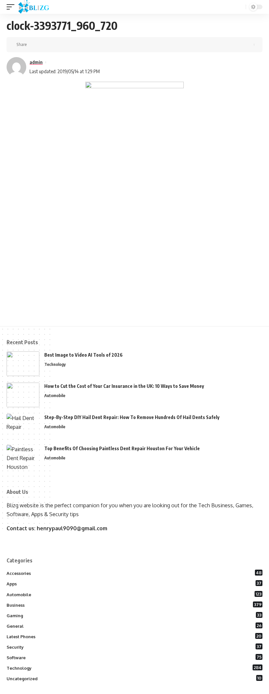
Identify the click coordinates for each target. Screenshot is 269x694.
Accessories (134, 573)
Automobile (54, 395)
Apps (134, 583)
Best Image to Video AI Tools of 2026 (83, 355)
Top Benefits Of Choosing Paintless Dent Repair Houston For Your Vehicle (122, 448)
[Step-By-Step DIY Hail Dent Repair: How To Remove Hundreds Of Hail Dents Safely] (23, 426)
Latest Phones (134, 636)
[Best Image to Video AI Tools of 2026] (23, 363)
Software (134, 657)
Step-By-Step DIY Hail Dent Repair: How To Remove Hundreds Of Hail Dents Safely (131, 417)
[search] (240, 7)
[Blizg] (38, 7)
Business (134, 605)
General (134, 626)
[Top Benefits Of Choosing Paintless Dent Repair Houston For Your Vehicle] (23, 457)
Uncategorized (134, 678)
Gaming (134, 615)
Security (134, 647)
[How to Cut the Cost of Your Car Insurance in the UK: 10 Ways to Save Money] (23, 395)
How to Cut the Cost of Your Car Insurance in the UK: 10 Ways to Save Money (124, 386)
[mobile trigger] (12, 7)
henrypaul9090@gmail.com (72, 528)
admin (36, 62)
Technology (55, 364)
